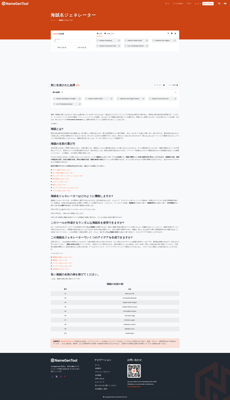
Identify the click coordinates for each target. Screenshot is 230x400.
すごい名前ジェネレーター (62, 170)
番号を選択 (57, 39)
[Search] (219, 4)
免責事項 (98, 368)
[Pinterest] (65, 377)
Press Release (208, 3)
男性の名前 (61, 47)
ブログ (189, 3)
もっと (197, 3)
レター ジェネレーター (60, 182)
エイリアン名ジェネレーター (62, 266)
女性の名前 (81, 47)
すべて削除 (172, 85)
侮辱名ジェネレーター (60, 260)
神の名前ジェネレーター (61, 179)
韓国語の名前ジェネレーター (62, 257)
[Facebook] (52, 377)
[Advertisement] (115, 65)
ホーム (167, 3)
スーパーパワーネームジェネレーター (66, 188)
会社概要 (98, 375)
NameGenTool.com (67, 341)
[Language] (225, 4)
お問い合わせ (99, 379)
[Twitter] (57, 376)
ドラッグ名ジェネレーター (62, 191)
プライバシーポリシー (102, 372)
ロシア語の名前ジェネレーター (63, 173)
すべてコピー (158, 85)
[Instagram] (61, 377)
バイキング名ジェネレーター (62, 263)
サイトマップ (99, 382)
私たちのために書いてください (105, 385)
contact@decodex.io (134, 387)
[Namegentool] (15, 4)
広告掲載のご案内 (101, 389)
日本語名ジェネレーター (61, 269)
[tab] (99, 34)
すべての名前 (177, 3)
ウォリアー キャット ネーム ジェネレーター (68, 176)
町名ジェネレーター (59, 185)
